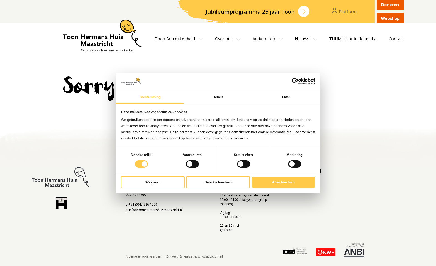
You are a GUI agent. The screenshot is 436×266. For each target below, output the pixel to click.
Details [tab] (218, 97)
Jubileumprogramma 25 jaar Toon (250, 11)
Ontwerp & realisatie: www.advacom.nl (194, 256)
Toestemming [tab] (150, 97)
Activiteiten (264, 38)
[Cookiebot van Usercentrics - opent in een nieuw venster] (295, 81)
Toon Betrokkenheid (175, 38)
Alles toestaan (283, 182)
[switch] (192, 164)
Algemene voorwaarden (143, 256)
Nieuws (302, 38)
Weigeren (152, 182)
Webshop (390, 18)
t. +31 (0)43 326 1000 (141, 204)
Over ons (224, 38)
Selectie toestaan (218, 182)
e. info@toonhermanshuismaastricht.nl (154, 210)
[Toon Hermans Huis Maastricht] (124, 35)
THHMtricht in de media (353, 38)
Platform (347, 12)
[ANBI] (354, 251)
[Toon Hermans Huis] (61, 204)
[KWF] (325, 252)
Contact (396, 38)
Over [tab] (286, 97)
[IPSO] (294, 252)
